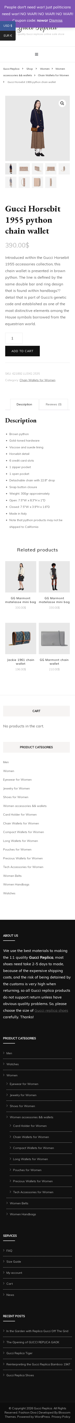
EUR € (10, 36)
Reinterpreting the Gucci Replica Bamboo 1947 (38, 1364)
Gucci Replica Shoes (20, 1375)
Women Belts (12, 876)
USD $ (10, 26)
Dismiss (55, 20)
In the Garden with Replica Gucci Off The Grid (37, 1331)
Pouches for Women (17, 849)
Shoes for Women (15, 797)
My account (14, 1273)
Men (6, 762)
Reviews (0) (53, 404)
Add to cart (22, 351)
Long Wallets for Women (20, 841)
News (10, 1295)
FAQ (9, 1251)
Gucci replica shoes (51, 1010)
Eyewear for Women (17, 779)
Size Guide (13, 1261)
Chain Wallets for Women (37, 380)
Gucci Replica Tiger (19, 1353)
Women (8, 771)
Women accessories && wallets (25, 806)
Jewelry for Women (16, 788)
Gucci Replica (43, 1408)
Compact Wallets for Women (23, 832)
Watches (9, 893)
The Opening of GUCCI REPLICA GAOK (32, 1342)
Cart (9, 1284)
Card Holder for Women (20, 814)
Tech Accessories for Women (23, 867)
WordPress (42, 1417)
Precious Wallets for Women (23, 858)
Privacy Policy (61, 1417)
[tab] (24, 404)
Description (24, 404)
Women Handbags (16, 884)
